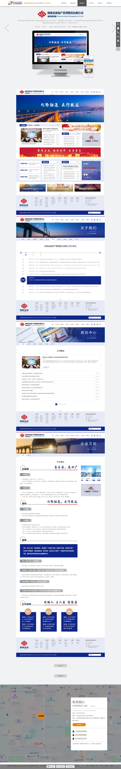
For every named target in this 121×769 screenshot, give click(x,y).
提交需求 (79, 724)
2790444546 (81, 731)
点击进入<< (93, 706)
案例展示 (82, 3)
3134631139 (80, 738)
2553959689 (81, 735)
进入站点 (60, 665)
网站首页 (63, 3)
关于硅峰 (91, 3)
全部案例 (60, 676)
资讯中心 (100, 3)
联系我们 (109, 3)
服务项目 (73, 3)
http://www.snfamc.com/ (79, 27)
